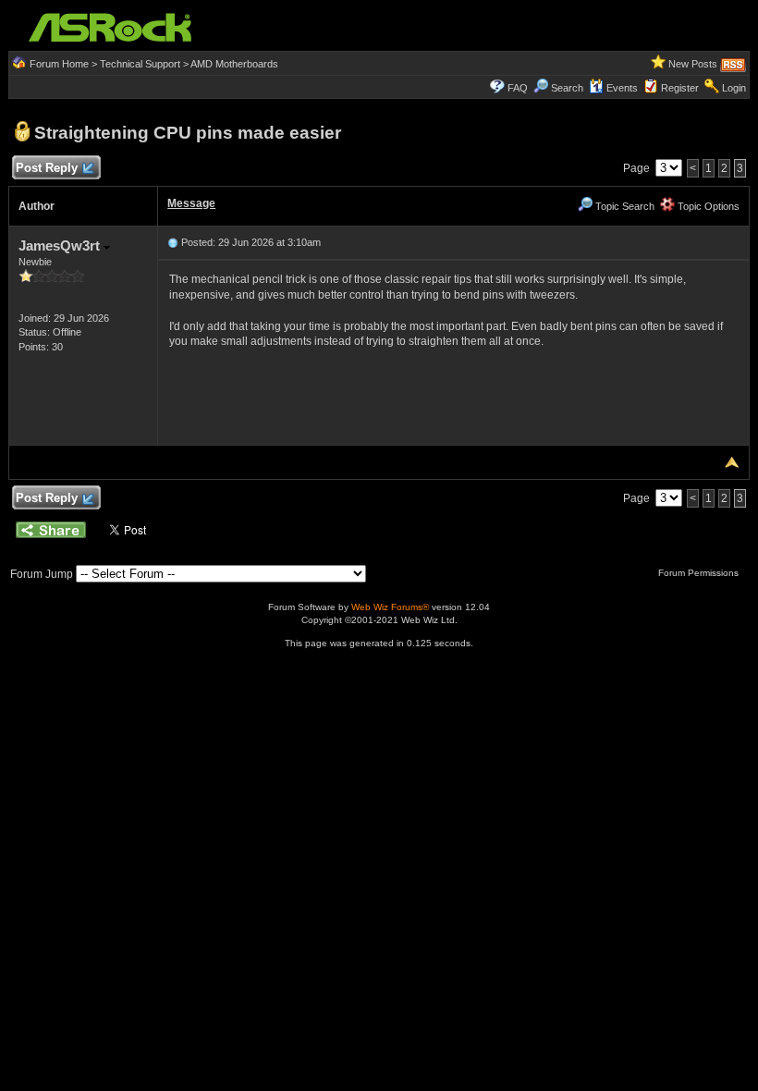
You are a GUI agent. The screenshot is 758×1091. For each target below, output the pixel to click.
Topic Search (623, 206)
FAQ (517, 87)
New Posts (692, 63)
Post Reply (46, 168)
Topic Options (707, 206)
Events (622, 87)
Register (680, 87)
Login (734, 87)
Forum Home (59, 63)
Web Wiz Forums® (390, 607)
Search (567, 87)
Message (191, 203)
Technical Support (140, 63)
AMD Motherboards (234, 63)
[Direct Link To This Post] (172, 242)
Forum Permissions (699, 573)
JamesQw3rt (61, 245)
